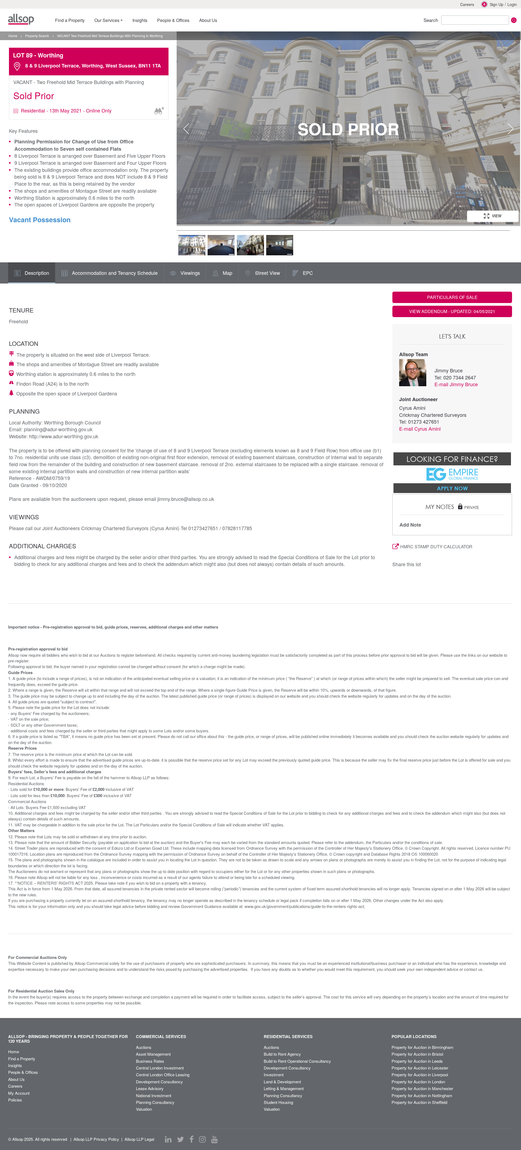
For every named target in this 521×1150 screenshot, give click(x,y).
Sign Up (496, 4)
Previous (186, 128)
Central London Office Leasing (162, 1074)
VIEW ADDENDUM (452, 311)
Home (13, 1051)
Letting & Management (284, 1088)
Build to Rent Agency (282, 1054)
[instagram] (202, 1139)
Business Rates (150, 1061)
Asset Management (153, 1054)
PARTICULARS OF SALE (452, 297)
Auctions (143, 1047)
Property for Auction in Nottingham (422, 1095)
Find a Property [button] (70, 20)
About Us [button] (208, 20)
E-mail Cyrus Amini (420, 428)
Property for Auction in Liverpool (420, 1074)
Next (510, 128)
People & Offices (23, 1072)
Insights (15, 1065)
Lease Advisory (150, 1088)
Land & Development (282, 1081)
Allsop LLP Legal (139, 1139)
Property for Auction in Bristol (417, 1054)
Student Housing (278, 1102)
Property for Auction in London (418, 1081)
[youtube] (214, 1139)
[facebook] (191, 1139)
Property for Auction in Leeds (417, 1061)
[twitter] (180, 1139)
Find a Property (21, 1058)
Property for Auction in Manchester (422, 1088)
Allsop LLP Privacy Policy (96, 1139)
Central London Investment (160, 1068)
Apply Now (452, 488)
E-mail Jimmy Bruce (456, 384)
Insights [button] (139, 20)
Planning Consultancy (155, 1102)
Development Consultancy (159, 1081)
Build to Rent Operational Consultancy (297, 1061)
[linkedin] (168, 1139)
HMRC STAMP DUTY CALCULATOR (436, 546)
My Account (19, 1093)
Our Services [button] (106, 20)
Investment (274, 1074)
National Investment (153, 1095)
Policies (15, 1100)
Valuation (144, 1109)
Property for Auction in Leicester (420, 1068)
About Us (16, 1079)
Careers (467, 4)
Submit (514, 20)
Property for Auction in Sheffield (419, 1102)
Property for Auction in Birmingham (422, 1047)
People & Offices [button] (173, 20)
